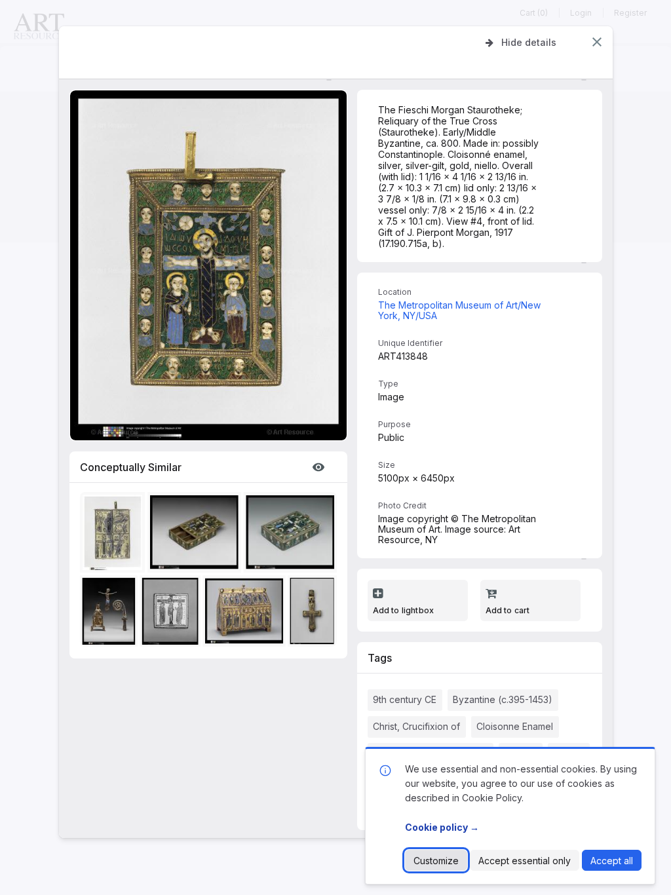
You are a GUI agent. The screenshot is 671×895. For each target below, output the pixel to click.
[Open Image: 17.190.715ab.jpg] (292, 535)
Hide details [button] (528, 42)
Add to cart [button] (508, 610)
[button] (597, 42)
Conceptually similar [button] (131, 467)
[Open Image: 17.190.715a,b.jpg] (114, 535)
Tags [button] (380, 657)
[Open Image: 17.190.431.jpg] (172, 613)
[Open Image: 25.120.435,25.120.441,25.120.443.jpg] (111, 613)
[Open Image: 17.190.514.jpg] (245, 613)
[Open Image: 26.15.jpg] (314, 613)
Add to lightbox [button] (403, 610)
